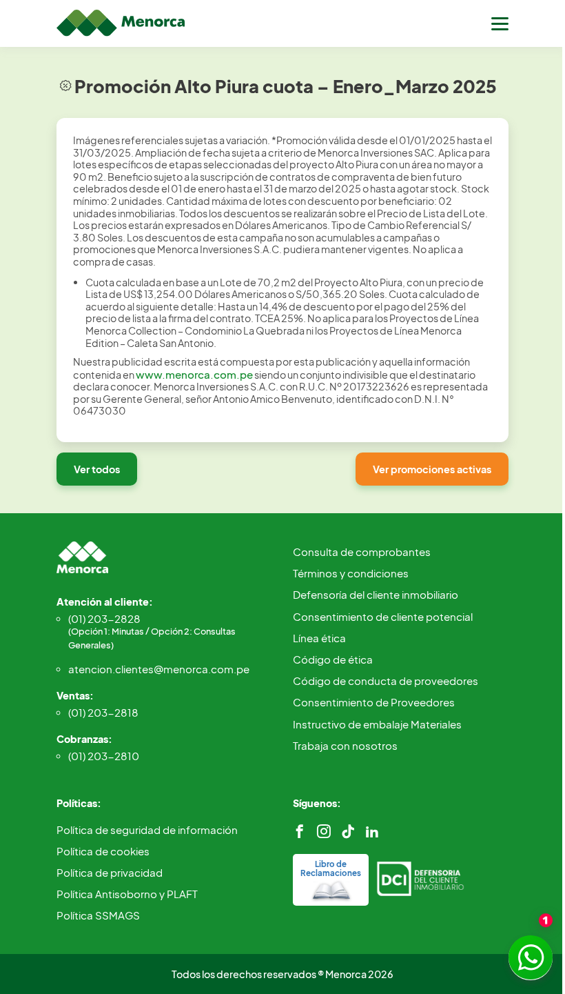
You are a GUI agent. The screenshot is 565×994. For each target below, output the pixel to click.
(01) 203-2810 (103, 755)
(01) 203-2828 (152, 631)
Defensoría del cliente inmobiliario (375, 594)
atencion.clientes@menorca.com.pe (158, 668)
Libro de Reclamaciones (330, 868)
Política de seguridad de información (147, 829)
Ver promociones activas (432, 469)
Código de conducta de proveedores (385, 680)
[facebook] (300, 831)
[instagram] (324, 831)
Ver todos (97, 469)
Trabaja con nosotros (345, 745)
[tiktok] (348, 831)
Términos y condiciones (351, 572)
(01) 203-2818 (103, 712)
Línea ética (319, 637)
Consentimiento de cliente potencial (383, 616)
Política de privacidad (109, 872)
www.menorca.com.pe (194, 374)
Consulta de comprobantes (362, 551)
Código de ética (333, 659)
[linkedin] (372, 831)
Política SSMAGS (98, 915)
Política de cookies (103, 850)
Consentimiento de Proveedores (374, 701)
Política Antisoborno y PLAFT (127, 893)
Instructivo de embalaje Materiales (377, 723)
